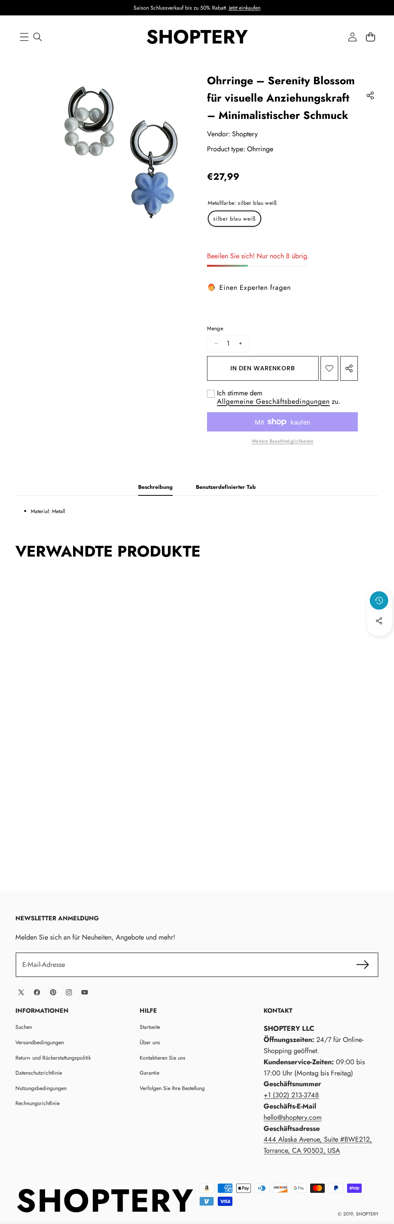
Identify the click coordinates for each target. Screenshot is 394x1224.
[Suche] (37, 36)
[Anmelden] (352, 36)
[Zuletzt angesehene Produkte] (379, 600)
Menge (215, 328)
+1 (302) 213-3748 (291, 1095)
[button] (370, 36)
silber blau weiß (234, 218)
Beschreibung (155, 487)
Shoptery (245, 134)
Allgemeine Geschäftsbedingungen (273, 401)
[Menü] (24, 36)
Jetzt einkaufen (244, 8)
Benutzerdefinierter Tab (226, 487)
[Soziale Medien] (379, 621)
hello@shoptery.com (293, 1117)
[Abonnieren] (363, 965)
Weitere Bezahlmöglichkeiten (283, 441)
